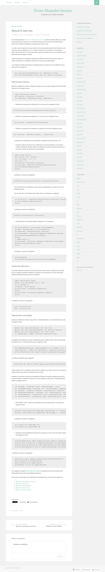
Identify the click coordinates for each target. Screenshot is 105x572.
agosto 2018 (80, 142)
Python (79, 242)
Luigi (78, 212)
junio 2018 (79, 149)
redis (78, 246)
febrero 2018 (80, 164)
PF (77, 234)
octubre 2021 (80, 67)
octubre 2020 (80, 86)
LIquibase (79, 208)
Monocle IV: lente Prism (22, 488)
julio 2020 (79, 93)
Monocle (15, 26)
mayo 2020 (80, 101)
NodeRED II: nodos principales (84, 30)
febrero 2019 (80, 131)
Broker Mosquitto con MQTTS (85, 38)
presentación (80, 238)
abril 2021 (79, 74)
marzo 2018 (80, 161)
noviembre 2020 (81, 82)
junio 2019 (79, 123)
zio (77, 261)
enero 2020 (80, 104)
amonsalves (30, 34)
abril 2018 (79, 157)
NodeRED (79, 227)
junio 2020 (79, 97)
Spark (78, 257)
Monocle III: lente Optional (23, 485)
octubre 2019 (80, 116)
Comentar (60, 556)
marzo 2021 (80, 78)
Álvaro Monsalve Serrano (52, 10)
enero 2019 (80, 134)
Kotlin (78, 204)
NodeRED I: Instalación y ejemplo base (87, 34)
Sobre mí (17, 2)
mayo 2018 (80, 153)
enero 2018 (80, 168)
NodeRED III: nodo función (83, 27)
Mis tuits (79, 270)
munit (78, 223)
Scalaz (78, 253)
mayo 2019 (80, 127)
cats (78, 186)
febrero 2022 (80, 63)
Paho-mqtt (80, 231)
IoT (78, 201)
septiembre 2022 (81, 55)
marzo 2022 (80, 59)
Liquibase (79, 42)
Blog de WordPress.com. (13, 568)
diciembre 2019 (81, 108)
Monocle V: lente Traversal (23, 490)
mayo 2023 (80, 52)
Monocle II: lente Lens (22, 483)
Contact (25, 2)
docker (78, 193)
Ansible (79, 178)
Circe (78, 189)
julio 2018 (79, 146)
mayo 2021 (80, 70)
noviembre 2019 (81, 112)
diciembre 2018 (81, 138)
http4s (78, 197)
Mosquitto (79, 219)
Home (10, 2)
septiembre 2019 (81, 119)
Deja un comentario (43, 34)
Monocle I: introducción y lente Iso (34, 40)
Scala (20, 26)
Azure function (81, 182)
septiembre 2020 (81, 89)
